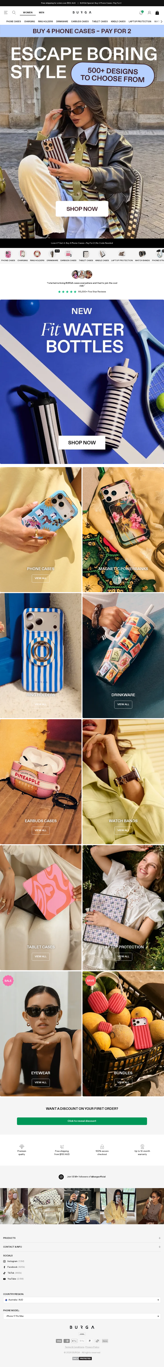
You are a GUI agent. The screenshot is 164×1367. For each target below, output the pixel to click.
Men (41, 13)
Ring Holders (45, 22)
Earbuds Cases (80, 22)
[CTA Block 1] (82, 382)
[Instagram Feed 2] (118, 1206)
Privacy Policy (92, 1347)
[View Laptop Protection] (122, 254)
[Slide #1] (87, 232)
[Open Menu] (5, 12)
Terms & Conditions (74, 1347)
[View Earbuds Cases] (68, 254)
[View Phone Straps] (160, 254)
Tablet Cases (100, 22)
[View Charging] (22, 254)
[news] (141, 12)
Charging (29, 22)
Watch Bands (142, 261)
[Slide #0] (76, 232)
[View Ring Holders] (37, 254)
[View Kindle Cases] (102, 254)
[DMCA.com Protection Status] (82, 1358)
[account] (149, 12)
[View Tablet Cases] (86, 254)
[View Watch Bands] (142, 254)
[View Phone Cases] (8, 254)
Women (28, 13)
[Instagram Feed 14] (46, 1206)
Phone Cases (13, 22)
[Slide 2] (82, 132)
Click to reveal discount (82, 1121)
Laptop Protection (140, 22)
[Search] (14, 12)
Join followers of (86, 1177)
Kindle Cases (118, 22)
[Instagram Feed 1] (82, 1206)
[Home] (82, 12)
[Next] (158, 21)
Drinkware (62, 22)
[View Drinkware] (52, 254)
